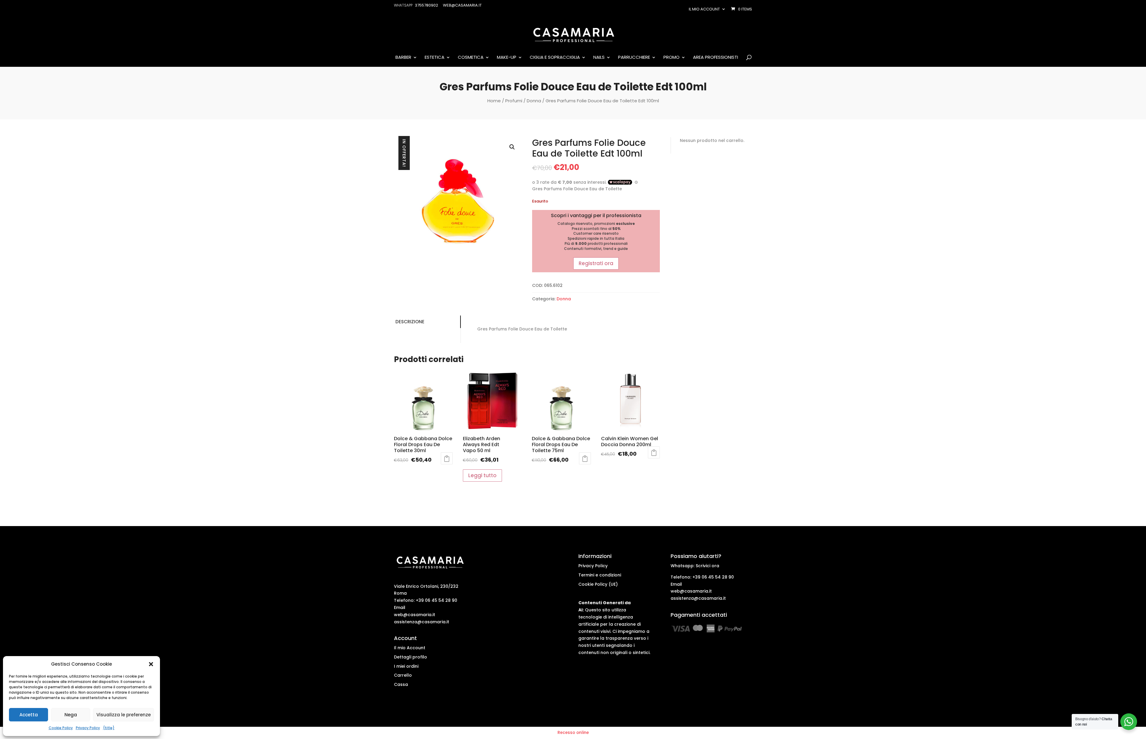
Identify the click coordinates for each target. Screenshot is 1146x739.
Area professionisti (715, 57)
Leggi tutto (447, 458)
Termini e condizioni (599, 575)
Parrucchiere (634, 57)
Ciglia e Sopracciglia (555, 57)
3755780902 (426, 5)
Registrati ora (596, 263)
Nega (70, 715)
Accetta (28, 715)
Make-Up (506, 57)
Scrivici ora (707, 566)
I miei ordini (406, 666)
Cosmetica (470, 57)
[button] (151, 664)
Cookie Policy (61, 727)
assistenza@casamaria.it (421, 622)
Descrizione (409, 322)
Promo (671, 57)
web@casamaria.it (414, 615)
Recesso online (573, 732)
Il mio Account (409, 648)
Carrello (403, 675)
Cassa (401, 684)
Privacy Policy (88, 727)
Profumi (513, 101)
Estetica (434, 57)
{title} (109, 727)
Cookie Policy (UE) (598, 584)
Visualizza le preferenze (123, 715)
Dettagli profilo (410, 657)
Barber (403, 57)
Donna (534, 101)
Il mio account (704, 9)
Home (494, 101)
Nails (599, 57)
